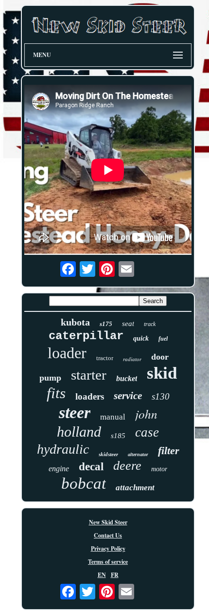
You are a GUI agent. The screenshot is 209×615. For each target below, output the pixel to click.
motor (159, 469)
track (150, 324)
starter (88, 375)
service (128, 396)
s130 (161, 396)
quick (141, 338)
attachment (135, 487)
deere (127, 466)
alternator (138, 454)
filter (168, 450)
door (160, 357)
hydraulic (63, 449)
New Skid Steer (108, 522)
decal (91, 467)
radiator (132, 359)
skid (162, 373)
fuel (163, 338)
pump (50, 378)
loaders (89, 396)
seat (128, 323)
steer (74, 413)
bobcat (83, 483)
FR (115, 575)
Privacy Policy (108, 548)
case (147, 432)
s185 (118, 436)
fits (56, 393)
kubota (75, 322)
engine (59, 468)
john (146, 413)
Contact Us (108, 535)
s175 (106, 323)
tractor (104, 358)
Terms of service (108, 561)
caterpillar (86, 336)
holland (79, 431)
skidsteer (108, 454)
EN (102, 575)
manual (112, 417)
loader (67, 353)
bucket (126, 378)
